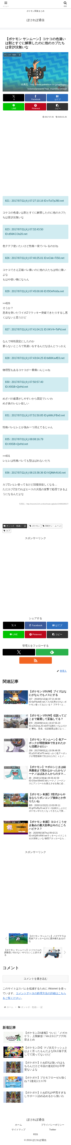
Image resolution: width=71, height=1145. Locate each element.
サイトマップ (18, 1129)
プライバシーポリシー (52, 1124)
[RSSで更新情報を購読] (35, 660)
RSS (35, 1134)
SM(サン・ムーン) (53, 526)
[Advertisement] (35, 155)
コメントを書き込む (35, 978)
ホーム (18, 1124)
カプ (8, 531)
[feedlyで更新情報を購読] (52, 652)
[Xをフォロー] (19, 652)
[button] (57, 106)
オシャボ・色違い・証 (16, 526)
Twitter (52, 1129)
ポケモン (36, 526)
